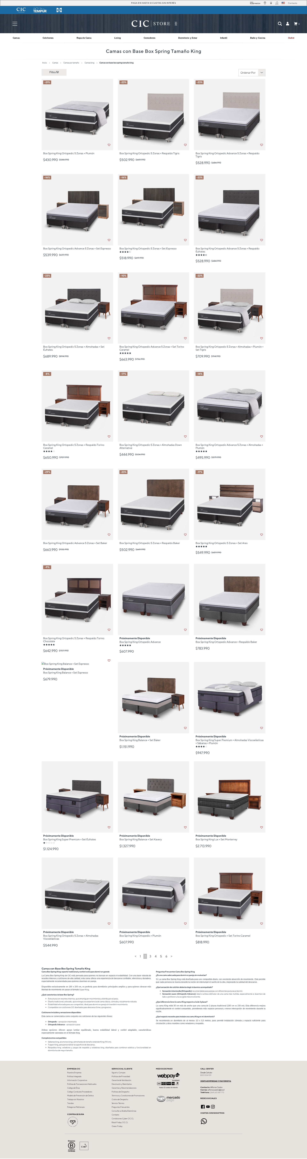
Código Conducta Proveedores (79, 1092)
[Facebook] (203, 1106)
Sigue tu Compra (118, 1073)
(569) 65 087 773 (217, 1092)
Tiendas (70, 1103)
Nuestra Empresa (74, 1073)
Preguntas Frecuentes (121, 1107)
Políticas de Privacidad (121, 1076)
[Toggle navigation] (14, 23)
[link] (291, 38)
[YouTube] (208, 1106)
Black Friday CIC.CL (120, 1122)
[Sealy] (59, 10)
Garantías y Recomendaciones (124, 1088)
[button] (287, 23)
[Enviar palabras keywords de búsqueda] (280, 23)
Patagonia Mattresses (76, 1107)
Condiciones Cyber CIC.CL (123, 1118)
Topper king (53, 1044)
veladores (66, 1047)
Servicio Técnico (118, 1103)
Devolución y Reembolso (122, 1084)
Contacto (115, 1115)
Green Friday (117, 1126)
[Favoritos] (109, 145)
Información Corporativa (77, 1080)
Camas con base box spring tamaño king (116, 62)
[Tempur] (40, 10)
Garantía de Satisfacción (121, 1080)
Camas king (89, 62)
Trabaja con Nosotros (75, 1099)
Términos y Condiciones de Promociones (128, 1095)
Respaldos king (54, 1047)
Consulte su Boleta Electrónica (124, 1111)
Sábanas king (53, 1042)
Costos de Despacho (120, 1099)
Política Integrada (74, 1076)
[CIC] (21, 10)
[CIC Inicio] (151, 23)
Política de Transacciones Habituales (81, 1084)
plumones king (66, 1042)
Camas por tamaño (71, 62)
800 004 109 (205, 1075)
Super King (84, 989)
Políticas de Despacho (120, 1092)
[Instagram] (213, 1106)
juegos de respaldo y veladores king (88, 1047)
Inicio (44, 62)
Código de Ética (73, 1088)
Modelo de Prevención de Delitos (80, 1095)
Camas (55, 62)
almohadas (78, 1042)
